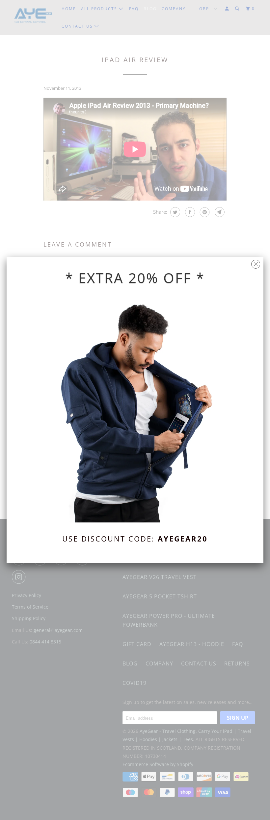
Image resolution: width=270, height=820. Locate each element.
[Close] (255, 262)
